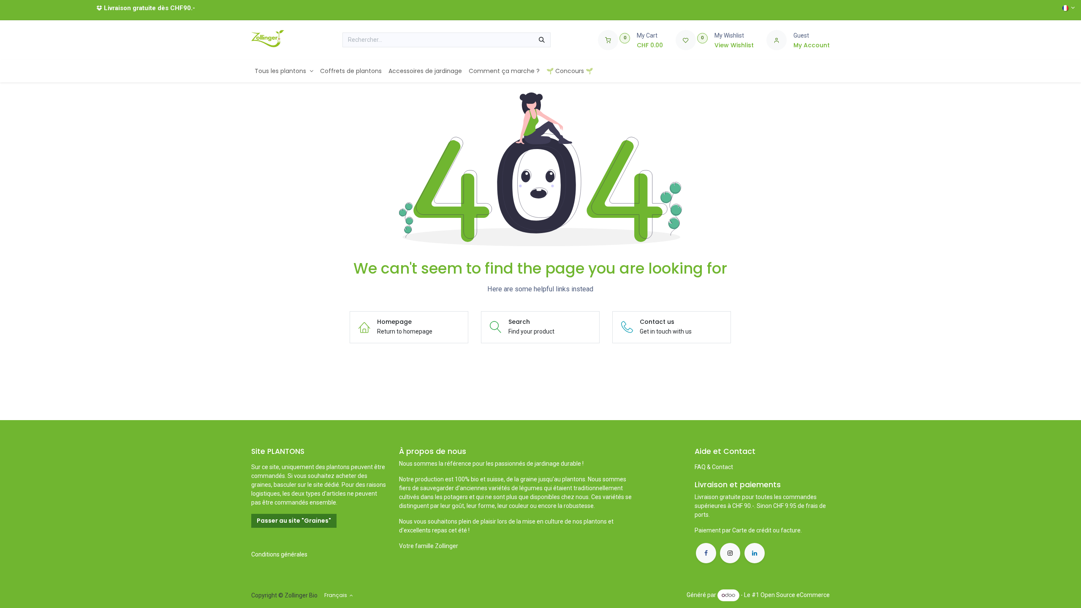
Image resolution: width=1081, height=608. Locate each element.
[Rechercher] (541, 40)
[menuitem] (284, 71)
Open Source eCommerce (795, 595)
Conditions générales (279, 554)
